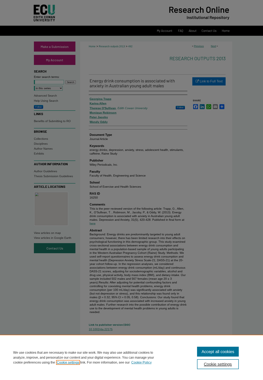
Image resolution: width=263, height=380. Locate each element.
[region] (131, 357)
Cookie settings (68, 362)
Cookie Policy (141, 362)
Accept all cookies (218, 351)
